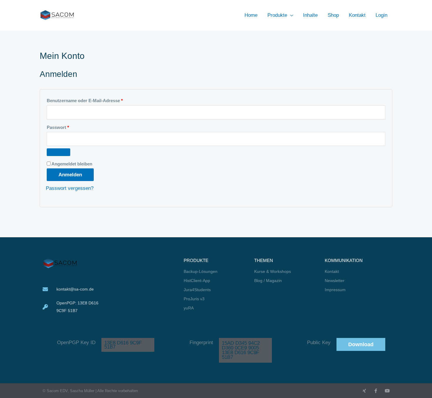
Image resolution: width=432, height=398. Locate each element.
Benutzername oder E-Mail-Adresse (97, 99)
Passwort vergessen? (69, 188)
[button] (290, 15)
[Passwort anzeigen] (58, 152)
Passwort (70, 126)
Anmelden (70, 175)
